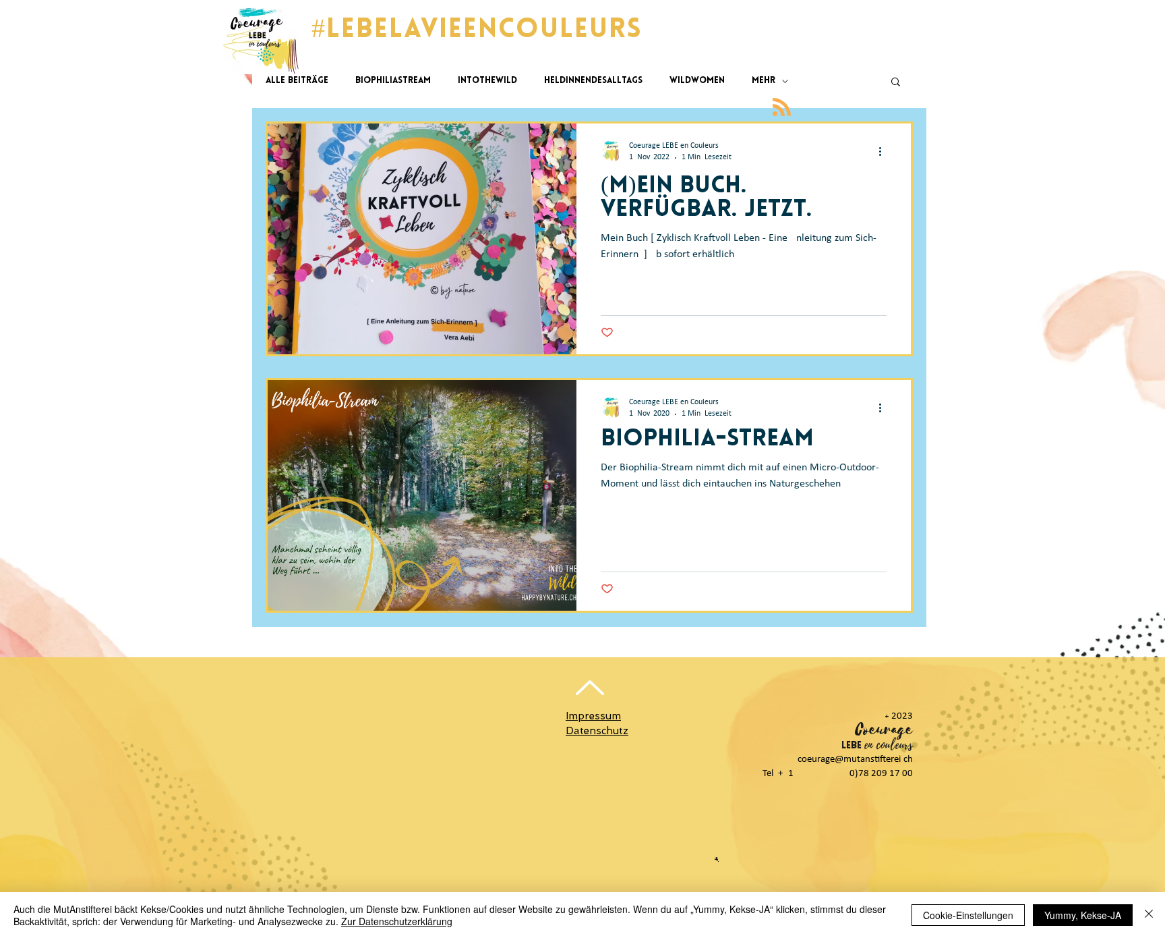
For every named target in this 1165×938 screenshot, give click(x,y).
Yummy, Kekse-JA (1082, 915)
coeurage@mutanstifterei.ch (855, 759)
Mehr (763, 80)
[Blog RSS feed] (782, 107)
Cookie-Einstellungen (968, 915)
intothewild (487, 80)
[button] (895, 83)
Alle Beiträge (297, 80)
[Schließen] (1149, 915)
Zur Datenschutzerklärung (396, 921)
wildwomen (697, 80)
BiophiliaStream (393, 80)
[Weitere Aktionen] (884, 151)
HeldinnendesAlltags (593, 80)
